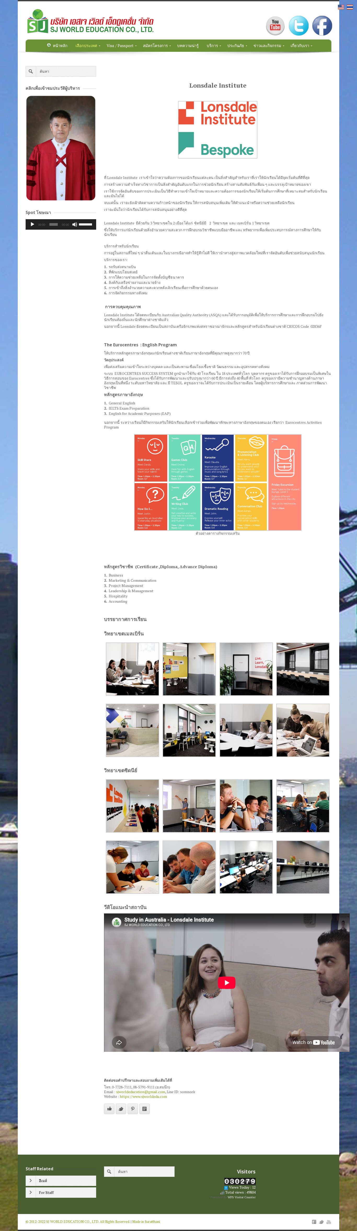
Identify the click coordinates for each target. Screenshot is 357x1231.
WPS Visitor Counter (242, 1197)
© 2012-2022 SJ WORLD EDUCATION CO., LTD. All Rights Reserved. (78, 1221)
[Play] (32, 224)
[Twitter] (321, 1221)
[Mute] (74, 224)
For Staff (46, 1192)
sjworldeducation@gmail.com (140, 1091)
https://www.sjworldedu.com (143, 1096)
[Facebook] (314, 1221)
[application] (61, 224)
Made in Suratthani (146, 1221)
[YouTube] (328, 1221)
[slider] (86, 224)
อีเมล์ (43, 1180)
